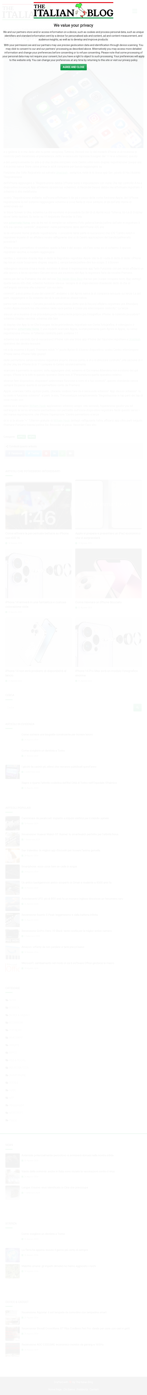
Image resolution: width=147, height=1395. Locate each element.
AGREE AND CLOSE (73, 67)
